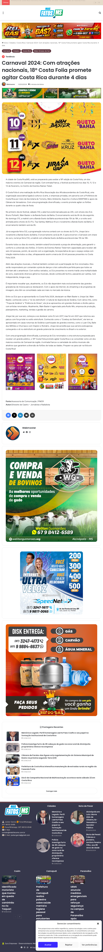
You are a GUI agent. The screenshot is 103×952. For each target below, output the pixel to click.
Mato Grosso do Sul (42, 51)
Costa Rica (21, 43)
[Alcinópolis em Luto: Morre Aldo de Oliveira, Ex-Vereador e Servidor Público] (77, 817)
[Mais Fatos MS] (51, 12)
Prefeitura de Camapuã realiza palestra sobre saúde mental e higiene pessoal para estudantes (43, 902)
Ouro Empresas (11, 943)
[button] (98, 923)
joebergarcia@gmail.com (20, 835)
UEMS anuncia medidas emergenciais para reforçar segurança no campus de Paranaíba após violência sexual (79, 905)
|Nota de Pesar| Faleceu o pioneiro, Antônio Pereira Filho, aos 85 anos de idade (93, 841)
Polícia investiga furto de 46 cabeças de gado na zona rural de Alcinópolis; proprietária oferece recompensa (59, 850)
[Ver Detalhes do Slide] (51, 31)
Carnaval (6, 51)
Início (5, 43)
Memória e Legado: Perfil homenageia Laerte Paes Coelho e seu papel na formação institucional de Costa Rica (55, 734)
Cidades (12, 43)
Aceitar (48, 945)
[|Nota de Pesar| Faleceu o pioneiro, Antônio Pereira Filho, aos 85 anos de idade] (77, 840)
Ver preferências (89, 945)
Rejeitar (68, 945)
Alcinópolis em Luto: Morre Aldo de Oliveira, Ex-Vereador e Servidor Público (93, 820)
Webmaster (10, 84)
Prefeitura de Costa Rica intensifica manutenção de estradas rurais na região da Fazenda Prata (48, 3)
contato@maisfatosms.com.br (13, 832)
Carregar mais (51, 791)
